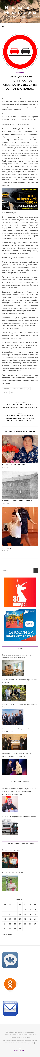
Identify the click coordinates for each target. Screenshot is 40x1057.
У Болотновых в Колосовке (12, 872)
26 (30, 924)
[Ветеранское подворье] (10, 860)
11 (25, 914)
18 (25, 919)
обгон (5, 392)
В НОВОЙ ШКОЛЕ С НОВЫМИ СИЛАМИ (17, 501)
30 (15, 929)
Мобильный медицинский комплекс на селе (19, 817)
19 (30, 919)
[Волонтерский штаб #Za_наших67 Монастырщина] (14, 742)
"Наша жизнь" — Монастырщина (20, 10)
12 (30, 914)
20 (35, 919)
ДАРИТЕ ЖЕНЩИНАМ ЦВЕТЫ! (13, 465)
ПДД (12, 392)
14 (5, 919)
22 (10, 924)
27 (35, 924)
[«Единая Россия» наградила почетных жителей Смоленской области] (14, 767)
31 (20, 929)
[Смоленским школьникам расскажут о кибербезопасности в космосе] (13, 668)
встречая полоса (18, 389)
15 (10, 919)
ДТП (28, 389)
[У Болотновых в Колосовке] (10, 883)
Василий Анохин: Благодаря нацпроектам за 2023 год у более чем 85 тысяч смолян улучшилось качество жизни (19, 791)
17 (20, 919)
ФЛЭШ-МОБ (6, 548)
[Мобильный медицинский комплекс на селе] (10, 827)
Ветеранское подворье (11, 850)
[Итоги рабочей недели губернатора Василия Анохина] (14, 693)
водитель (6, 389)
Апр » (10, 934)
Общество (20, 73)
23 (15, 924)
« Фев (4, 934)
